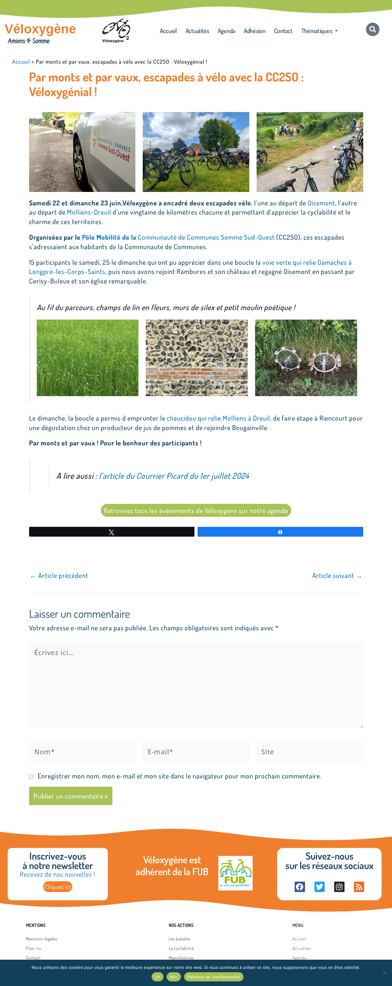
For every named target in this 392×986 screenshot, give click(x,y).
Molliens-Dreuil (89, 212)
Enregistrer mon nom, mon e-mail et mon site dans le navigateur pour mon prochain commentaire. (180, 775)
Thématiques (316, 31)
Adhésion (255, 31)
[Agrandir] (127, 120)
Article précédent (59, 575)
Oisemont (321, 202)
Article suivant (337, 575)
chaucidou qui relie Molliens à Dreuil (218, 418)
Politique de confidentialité (213, 976)
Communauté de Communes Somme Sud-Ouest (178, 237)
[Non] (384, 973)
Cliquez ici (57, 886)
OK (157, 976)
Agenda (226, 31)
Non (174, 976)
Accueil (168, 31)
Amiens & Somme (29, 41)
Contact (283, 31)
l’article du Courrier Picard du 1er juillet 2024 (174, 476)
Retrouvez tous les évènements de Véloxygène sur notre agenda (196, 510)
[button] (319, 30)
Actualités (197, 31)
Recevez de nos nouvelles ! (57, 874)
